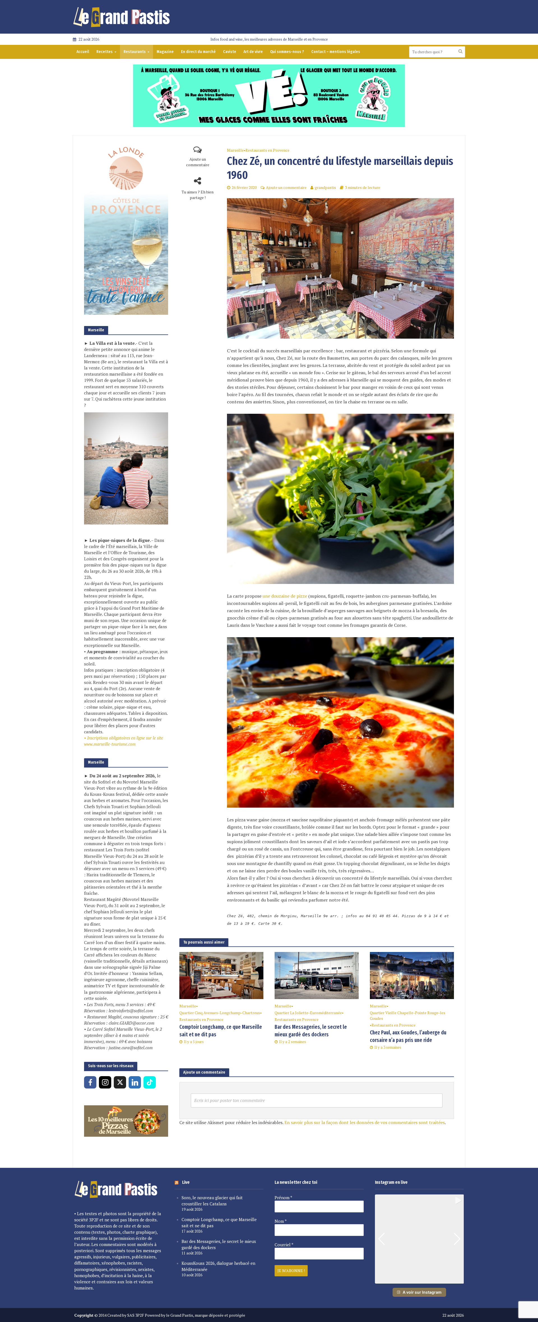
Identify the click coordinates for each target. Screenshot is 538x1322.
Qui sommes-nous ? (287, 51)
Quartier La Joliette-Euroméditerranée (308, 1012)
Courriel (284, 1244)
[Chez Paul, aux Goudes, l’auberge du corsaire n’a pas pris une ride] (412, 975)
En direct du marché (198, 51)
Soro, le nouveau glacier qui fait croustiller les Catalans (212, 1201)
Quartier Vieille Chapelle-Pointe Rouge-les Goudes (407, 1015)
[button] (419, 1280)
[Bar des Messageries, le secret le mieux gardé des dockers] (317, 975)
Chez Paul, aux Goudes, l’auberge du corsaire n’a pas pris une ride (408, 1036)
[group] (419, 1239)
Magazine (165, 51)
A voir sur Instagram (422, 1292)
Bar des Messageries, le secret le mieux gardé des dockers (311, 1031)
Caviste (229, 51)
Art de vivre (253, 51)
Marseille (235, 150)
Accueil (82, 51)
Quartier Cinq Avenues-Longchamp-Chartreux (219, 1012)
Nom (281, 1221)
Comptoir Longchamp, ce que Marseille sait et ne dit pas (220, 1031)
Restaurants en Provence (267, 150)
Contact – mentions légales (335, 51)
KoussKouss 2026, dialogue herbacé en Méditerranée (218, 1266)
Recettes (104, 51)
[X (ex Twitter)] (120, 1082)
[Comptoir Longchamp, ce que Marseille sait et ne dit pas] (221, 975)
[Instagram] (105, 1082)
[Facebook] (90, 1082)
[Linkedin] (135, 1082)
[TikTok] (149, 1082)
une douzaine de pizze (285, 596)
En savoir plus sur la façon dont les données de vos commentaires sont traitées (364, 1122)
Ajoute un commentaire (197, 161)
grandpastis (325, 187)
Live (186, 1182)
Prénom (283, 1197)
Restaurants (135, 51)
